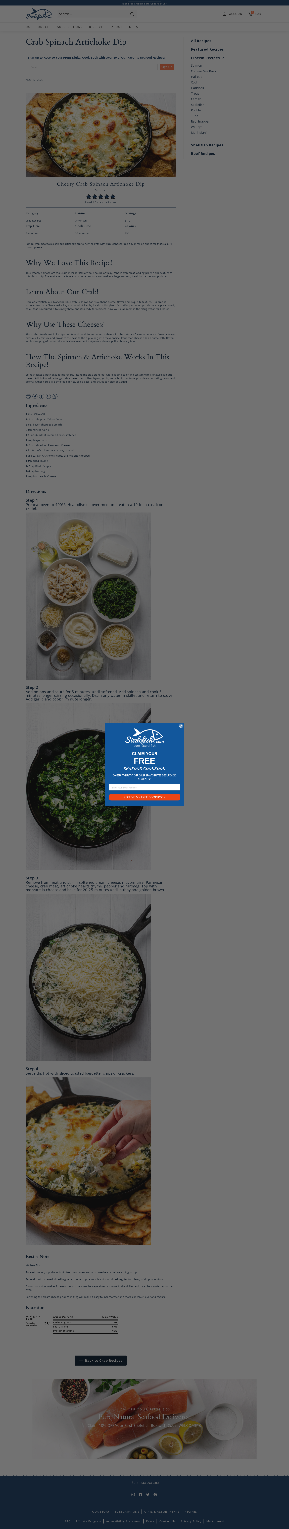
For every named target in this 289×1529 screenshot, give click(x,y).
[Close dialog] (181, 725)
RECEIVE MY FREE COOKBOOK (144, 797)
